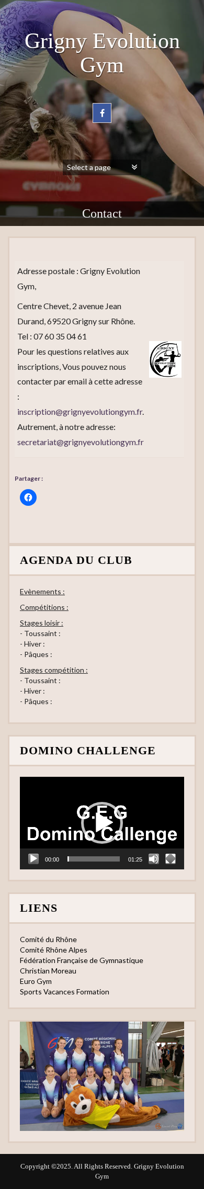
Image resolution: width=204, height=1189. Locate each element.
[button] (102, 823)
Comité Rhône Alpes (53, 949)
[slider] (93, 859)
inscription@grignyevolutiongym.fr (79, 411)
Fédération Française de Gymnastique (81, 960)
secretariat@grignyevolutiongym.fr (80, 442)
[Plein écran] (170, 859)
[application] (102, 823)
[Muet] (154, 859)
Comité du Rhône (48, 939)
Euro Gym (36, 981)
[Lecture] (33, 859)
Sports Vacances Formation (64, 991)
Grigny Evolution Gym (102, 53)
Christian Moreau (48, 970)
